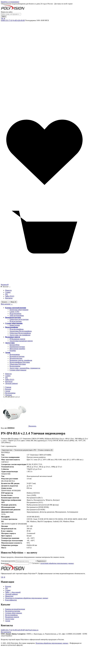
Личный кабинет (11, 383)
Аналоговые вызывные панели (21, 341)
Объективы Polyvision (18, 364)
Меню (13, 302)
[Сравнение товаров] (44, 108)
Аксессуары (10, 343)
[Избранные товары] (44, 195)
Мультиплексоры (16, 358)
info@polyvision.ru (31, 630)
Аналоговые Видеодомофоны (21, 331)
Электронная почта (8, 561)
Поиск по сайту (6, 12)
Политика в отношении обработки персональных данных (26, 598)
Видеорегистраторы (13, 317)
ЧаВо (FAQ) (9, 296)
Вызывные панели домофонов (21, 360)
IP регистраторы (16, 321)
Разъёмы (13, 350)
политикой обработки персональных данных (57, 563)
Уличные (8, 395)
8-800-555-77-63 (7, 20)
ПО (6, 294)
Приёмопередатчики (17, 347)
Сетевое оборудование (14, 323)
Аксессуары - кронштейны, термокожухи (25, 368)
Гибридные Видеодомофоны (20, 333)
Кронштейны (14, 345)
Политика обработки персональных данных (52, 643)
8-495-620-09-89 (19, 20)
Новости (8, 290)
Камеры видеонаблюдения (15, 308)
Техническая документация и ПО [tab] (25, 450)
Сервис (8, 292)
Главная (8, 387)
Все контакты (6, 632)
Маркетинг (9, 596)
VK (2, 18)
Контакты (8, 298)
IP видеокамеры (15, 313)
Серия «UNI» (14, 312)
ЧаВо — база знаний (13, 592)
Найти (4, 16)
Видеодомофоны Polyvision (20, 362)
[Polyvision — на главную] (13, 10)
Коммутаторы (15, 325)
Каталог (7, 287)
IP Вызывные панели (17, 339)
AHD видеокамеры (17, 315)
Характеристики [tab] (7, 450)
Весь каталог (7, 304)
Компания (5, 563)
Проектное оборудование (19, 310)
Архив (7, 352)
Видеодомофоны (11, 327)
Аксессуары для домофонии (20, 335)
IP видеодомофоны (17, 329)
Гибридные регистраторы (19, 319)
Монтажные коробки (17, 349)
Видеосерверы (15, 366)
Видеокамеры (15, 354)
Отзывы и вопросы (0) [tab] (45, 450)
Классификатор (11, 600)
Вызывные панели (12, 337)
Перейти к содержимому (10, 2)
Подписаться (41, 561)
